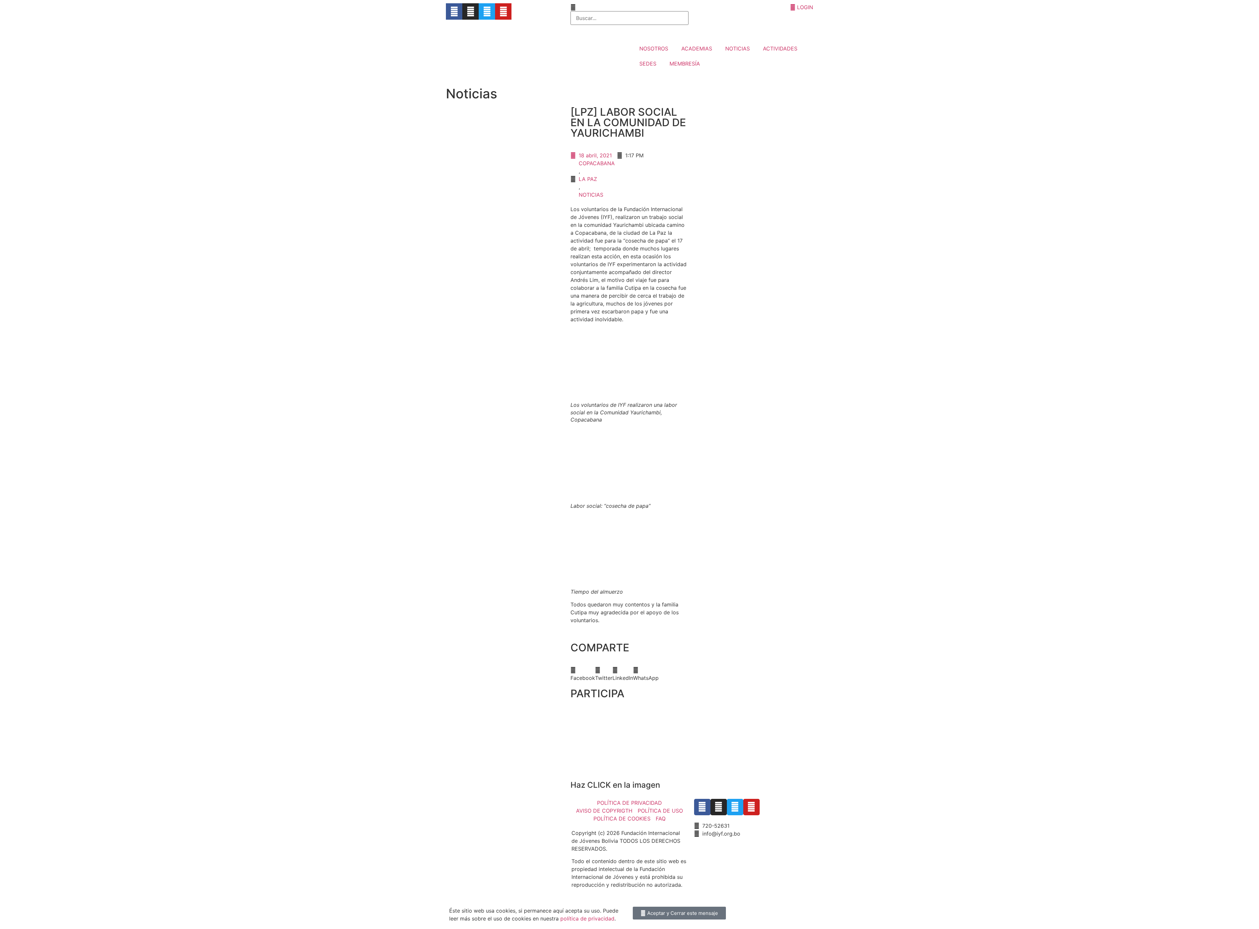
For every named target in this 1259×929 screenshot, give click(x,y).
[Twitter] (487, 11)
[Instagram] (470, 11)
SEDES (647, 63)
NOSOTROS (653, 48)
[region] (629, 743)
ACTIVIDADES (780, 48)
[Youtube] (503, 11)
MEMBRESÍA (684, 63)
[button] (582, 674)
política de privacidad (587, 918)
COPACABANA (597, 163)
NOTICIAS (737, 48)
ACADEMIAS (696, 48)
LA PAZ (588, 179)
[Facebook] (454, 11)
